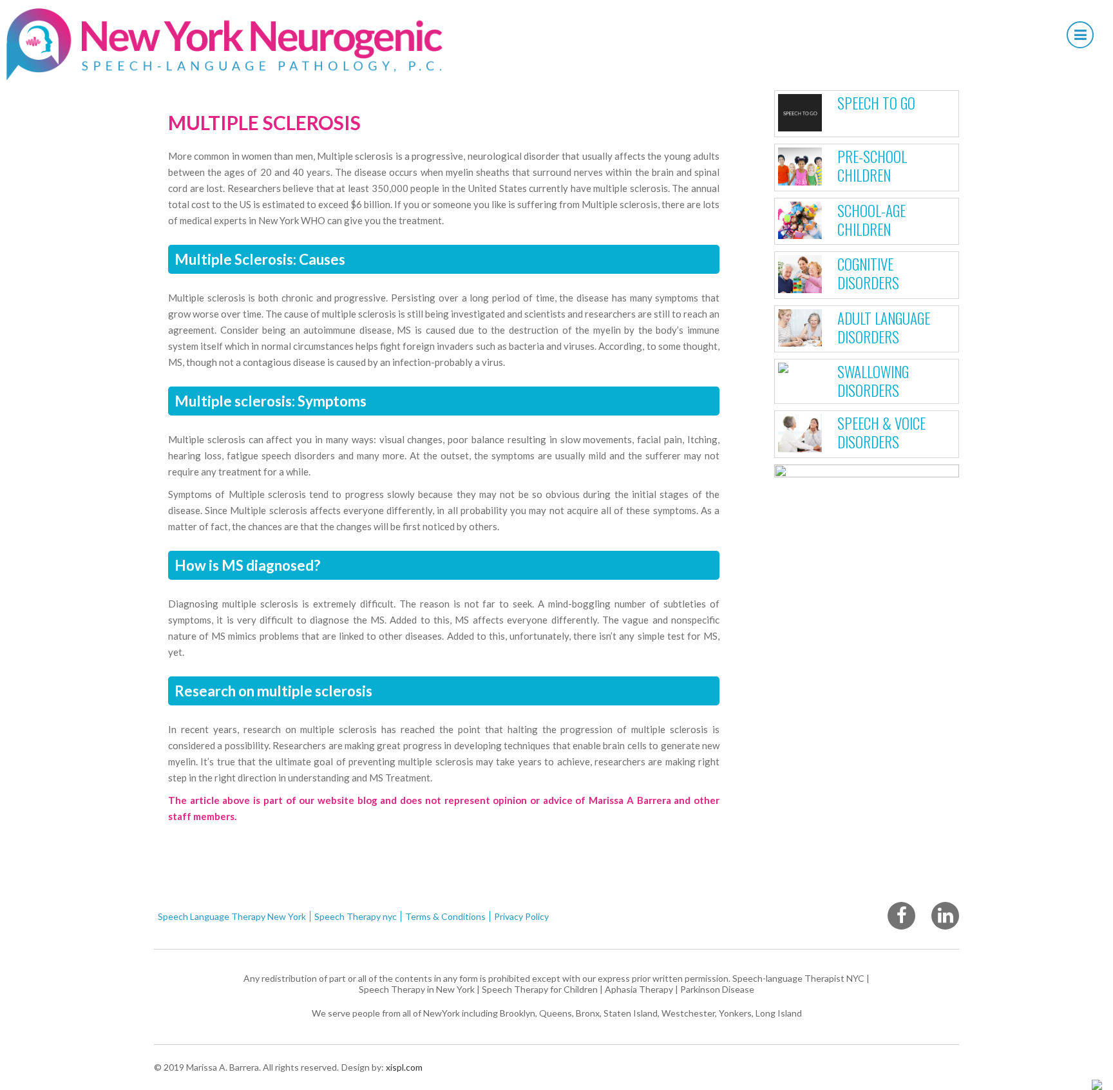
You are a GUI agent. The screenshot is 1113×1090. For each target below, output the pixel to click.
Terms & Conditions (445, 916)
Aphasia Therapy (639, 989)
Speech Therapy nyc (355, 916)
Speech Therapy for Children (540, 989)
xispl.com (403, 1067)
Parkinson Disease (717, 989)
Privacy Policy (521, 916)
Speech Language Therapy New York (232, 916)
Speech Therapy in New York (417, 989)
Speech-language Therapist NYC (798, 978)
